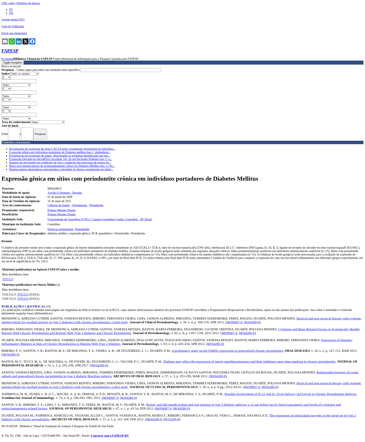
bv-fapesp (7, 58)
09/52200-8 (171, 419)
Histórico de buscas (28, 3)
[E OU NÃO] (6, 77)
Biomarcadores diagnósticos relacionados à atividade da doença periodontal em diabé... (61, 169)
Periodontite (82, 229)
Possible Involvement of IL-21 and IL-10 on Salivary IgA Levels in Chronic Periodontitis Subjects (290, 394)
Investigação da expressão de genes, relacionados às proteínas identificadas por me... (59, 155)
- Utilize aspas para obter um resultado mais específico (41, 69)
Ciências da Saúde (59, 205)
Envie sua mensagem (14, 33)
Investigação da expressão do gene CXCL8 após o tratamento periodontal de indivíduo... (62, 148)
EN (11, 13)
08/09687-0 (234, 322)
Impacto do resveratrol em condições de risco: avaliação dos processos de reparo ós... (60, 162)
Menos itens (21, 274)
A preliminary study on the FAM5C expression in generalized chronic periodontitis (227, 351)
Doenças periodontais (60, 229)
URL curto (8, 3)
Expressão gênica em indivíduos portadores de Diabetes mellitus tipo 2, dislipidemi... (59, 152)
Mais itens (8, 274)
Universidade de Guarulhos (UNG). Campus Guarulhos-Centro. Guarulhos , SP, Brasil (100, 219)
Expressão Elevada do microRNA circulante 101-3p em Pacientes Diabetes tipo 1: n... (60, 159)
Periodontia (96, 205)
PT (11, 9)
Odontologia (79, 205)
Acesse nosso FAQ (13, 19)
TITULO (7, 279)
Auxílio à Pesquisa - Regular (65, 192)
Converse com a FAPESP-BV (110, 435)
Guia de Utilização (13, 26)
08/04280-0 (252, 322)
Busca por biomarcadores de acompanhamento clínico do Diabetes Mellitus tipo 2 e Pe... (62, 166)
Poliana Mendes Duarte (62, 210)
